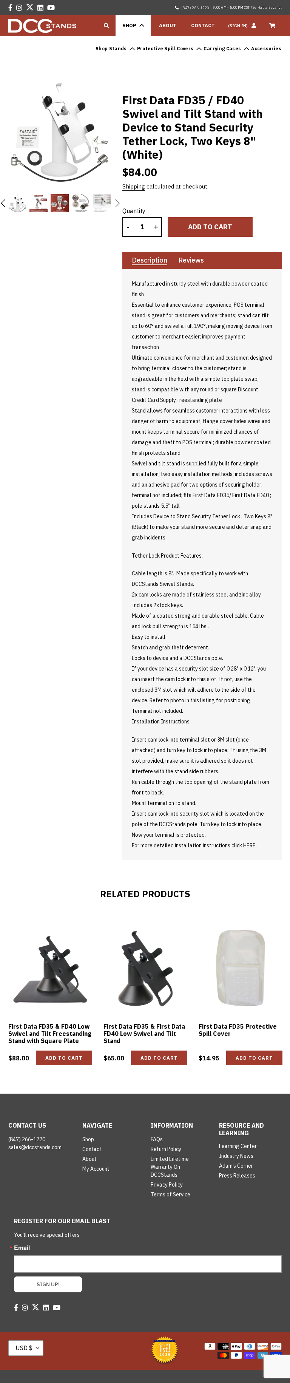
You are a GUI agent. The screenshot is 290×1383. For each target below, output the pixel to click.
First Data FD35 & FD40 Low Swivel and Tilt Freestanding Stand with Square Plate (49, 1034)
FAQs (157, 1139)
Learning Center (238, 1146)
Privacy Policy (167, 1184)
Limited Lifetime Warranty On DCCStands (170, 1167)
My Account (96, 1168)
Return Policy (166, 1149)
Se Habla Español (267, 7)
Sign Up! (48, 1284)
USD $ (23, 1348)
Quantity (133, 211)
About (89, 1159)
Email (22, 1248)
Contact (92, 1149)
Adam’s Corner (236, 1165)
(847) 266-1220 (194, 7)
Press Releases (237, 1175)
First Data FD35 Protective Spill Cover (238, 1030)
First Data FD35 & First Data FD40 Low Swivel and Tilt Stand (144, 1034)
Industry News (236, 1156)
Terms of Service (170, 1194)
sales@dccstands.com (35, 1147)
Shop (88, 1139)
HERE (249, 845)
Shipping (133, 186)
